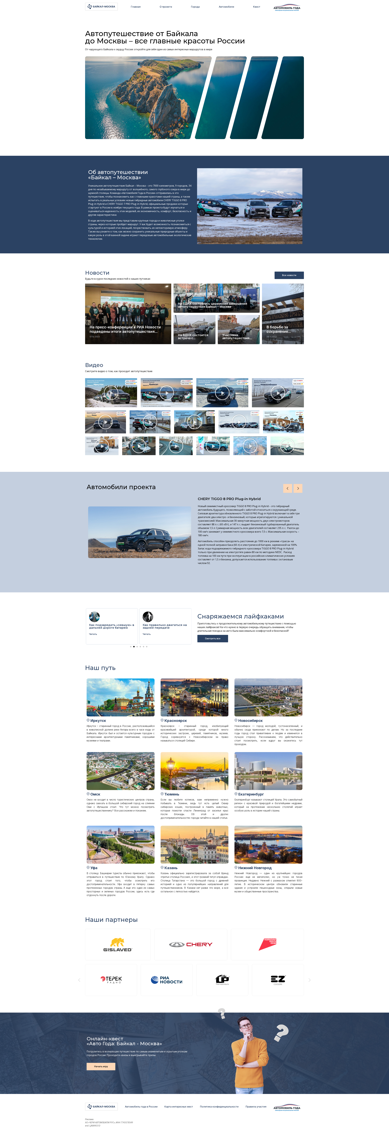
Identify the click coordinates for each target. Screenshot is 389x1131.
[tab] (135, 7)
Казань (171, 868)
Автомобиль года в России (141, 1106)
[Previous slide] (79, 980)
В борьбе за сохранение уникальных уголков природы (282, 329)
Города (195, 6)
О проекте (166, 6)
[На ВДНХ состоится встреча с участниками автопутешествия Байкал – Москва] (194, 329)
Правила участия (256, 1106)
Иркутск (98, 720)
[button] (111, 392)
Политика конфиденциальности (219, 1106)
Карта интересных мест (178, 1106)
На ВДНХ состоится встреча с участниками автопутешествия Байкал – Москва (193, 337)
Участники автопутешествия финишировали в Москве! (235, 337)
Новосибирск (250, 720)
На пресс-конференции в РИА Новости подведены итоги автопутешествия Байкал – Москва (125, 329)
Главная (136, 6)
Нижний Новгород (255, 868)
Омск (95, 794)
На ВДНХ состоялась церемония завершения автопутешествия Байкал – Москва (212, 305)
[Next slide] (309, 980)
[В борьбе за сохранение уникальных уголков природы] (283, 314)
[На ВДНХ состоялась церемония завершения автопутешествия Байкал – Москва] (217, 298)
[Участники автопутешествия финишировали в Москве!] (239, 329)
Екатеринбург (251, 794)
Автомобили (226, 6)
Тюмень (171, 794)
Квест (256, 6)
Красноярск (175, 720)
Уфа (93, 868)
